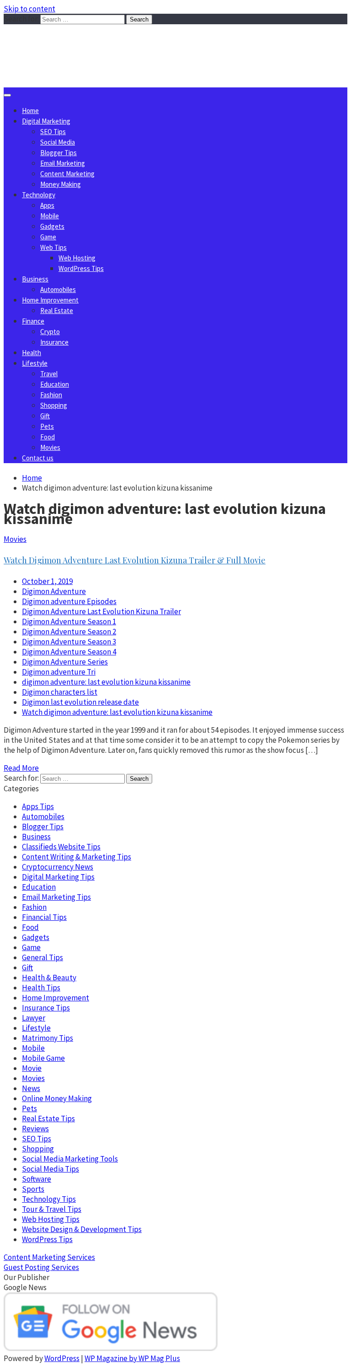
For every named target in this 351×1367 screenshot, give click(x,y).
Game (48, 236)
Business (35, 279)
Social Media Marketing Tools (70, 1159)
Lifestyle (35, 363)
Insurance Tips (46, 1008)
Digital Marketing (46, 121)
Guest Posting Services (41, 1267)
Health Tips (41, 988)
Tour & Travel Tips (51, 1209)
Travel (49, 373)
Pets (47, 426)
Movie (32, 1068)
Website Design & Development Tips (82, 1229)
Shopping (53, 405)
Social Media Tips (50, 1169)
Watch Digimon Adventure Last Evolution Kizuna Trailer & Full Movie (135, 560)
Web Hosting (77, 258)
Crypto (50, 331)
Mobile (49, 215)
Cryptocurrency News (57, 867)
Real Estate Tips (48, 1118)
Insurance (54, 342)
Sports (33, 1189)
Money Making (60, 184)
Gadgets (52, 226)
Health (31, 352)
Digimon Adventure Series (65, 662)
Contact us (37, 458)
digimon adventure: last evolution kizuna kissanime (106, 682)
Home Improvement (50, 300)
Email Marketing (62, 163)
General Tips (42, 957)
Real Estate (56, 310)
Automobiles (58, 289)
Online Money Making (57, 1098)
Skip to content (29, 9)
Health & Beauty (49, 978)
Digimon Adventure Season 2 (69, 632)
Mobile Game (43, 1058)
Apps (47, 205)
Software (36, 1179)
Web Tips (53, 247)
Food (47, 436)
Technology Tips (49, 1199)
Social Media (57, 142)
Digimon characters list (59, 692)
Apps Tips (38, 806)
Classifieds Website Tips (61, 847)
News (31, 1088)
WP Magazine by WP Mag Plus (132, 1358)
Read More (21, 768)
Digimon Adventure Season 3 (69, 642)
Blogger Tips (58, 152)
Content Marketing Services (49, 1257)
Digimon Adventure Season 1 (69, 621)
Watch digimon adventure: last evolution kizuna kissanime (117, 712)
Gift (45, 415)
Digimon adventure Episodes (69, 601)
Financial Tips (44, 917)
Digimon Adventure (54, 591)
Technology (38, 194)
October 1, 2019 (47, 581)
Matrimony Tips (47, 1038)
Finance (33, 321)
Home (30, 110)
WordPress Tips (81, 268)
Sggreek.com (71, 42)
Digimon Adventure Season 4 (69, 652)
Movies (50, 447)
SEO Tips (53, 131)
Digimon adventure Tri (59, 672)
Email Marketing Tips (56, 897)
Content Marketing (67, 173)
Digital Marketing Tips (58, 877)
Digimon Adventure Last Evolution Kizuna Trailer (101, 611)
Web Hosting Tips (51, 1219)
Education (54, 384)
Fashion (51, 394)
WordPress (62, 1358)
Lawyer (33, 1018)
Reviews (35, 1129)
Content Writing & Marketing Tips (76, 857)
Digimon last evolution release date (80, 702)
